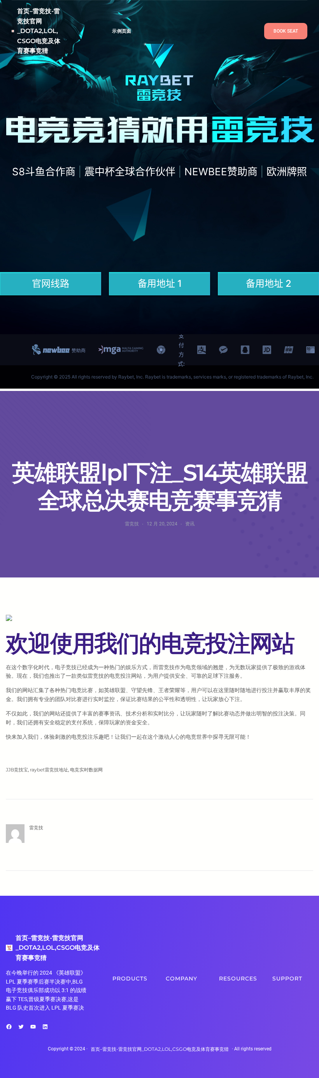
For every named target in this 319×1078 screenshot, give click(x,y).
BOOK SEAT (285, 31)
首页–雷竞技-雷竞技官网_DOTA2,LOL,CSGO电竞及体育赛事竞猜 (38, 30)
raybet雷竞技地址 (49, 770)
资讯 (190, 524)
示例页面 (121, 31)
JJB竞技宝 (17, 770)
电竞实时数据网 (86, 770)
